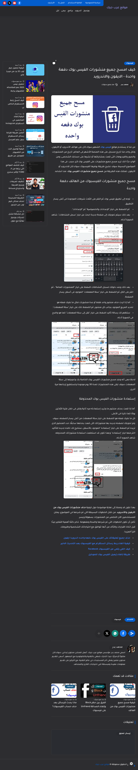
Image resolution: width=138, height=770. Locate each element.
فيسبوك (129, 63)
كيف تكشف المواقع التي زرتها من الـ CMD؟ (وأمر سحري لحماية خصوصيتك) (15, 169)
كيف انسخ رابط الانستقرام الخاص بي (16, 104)
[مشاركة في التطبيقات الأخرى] (99, 633)
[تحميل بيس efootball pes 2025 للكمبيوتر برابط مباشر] (35, 86)
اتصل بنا (61, 3)
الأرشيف (51, 3)
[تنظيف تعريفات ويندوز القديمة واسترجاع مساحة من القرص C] (35, 183)
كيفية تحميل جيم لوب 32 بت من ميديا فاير (15, 71)
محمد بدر (124, 85)
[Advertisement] (69, 40)
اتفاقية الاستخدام (75, 3)
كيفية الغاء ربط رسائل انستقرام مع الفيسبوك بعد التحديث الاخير (95, 543)
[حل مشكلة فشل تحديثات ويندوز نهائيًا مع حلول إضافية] (35, 216)
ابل (57, 11)
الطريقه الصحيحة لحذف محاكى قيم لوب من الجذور (16, 201)
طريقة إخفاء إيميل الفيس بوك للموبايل (109, 554)
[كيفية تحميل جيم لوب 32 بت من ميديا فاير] (35, 70)
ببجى (63, 11)
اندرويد (78, 11)
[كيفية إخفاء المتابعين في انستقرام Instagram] (35, 118)
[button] (123, 633)
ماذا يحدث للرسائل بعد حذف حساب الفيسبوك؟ (64, 705)
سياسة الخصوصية (92, 3)
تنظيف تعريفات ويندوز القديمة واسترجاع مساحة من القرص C (16, 186)
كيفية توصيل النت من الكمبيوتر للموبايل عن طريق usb (16, 153)
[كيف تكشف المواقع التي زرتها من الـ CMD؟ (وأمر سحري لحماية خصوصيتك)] (35, 167)
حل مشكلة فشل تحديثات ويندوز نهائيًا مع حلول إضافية (16, 218)
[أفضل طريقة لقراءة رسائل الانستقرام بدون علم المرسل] (35, 134)
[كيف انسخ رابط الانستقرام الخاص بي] (35, 102)
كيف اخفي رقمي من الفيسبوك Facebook (109, 549)
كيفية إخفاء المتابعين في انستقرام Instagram (15, 120)
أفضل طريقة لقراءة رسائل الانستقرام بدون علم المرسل (15, 136)
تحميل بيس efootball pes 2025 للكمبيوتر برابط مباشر (15, 88)
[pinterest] (4, 3)
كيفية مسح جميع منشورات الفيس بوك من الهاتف (122, 707)
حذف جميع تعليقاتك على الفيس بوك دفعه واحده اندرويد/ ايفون (96, 538)
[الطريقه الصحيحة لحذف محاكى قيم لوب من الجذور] (35, 200)
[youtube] (14, 3)
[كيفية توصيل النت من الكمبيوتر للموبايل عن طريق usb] (35, 151)
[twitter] (9, 3)
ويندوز (86, 11)
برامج (70, 11)
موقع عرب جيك (117, 7)
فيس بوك (105, 147)
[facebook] (19, 3)
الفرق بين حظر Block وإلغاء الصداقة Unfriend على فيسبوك (93, 707)
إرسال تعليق (124, 734)
